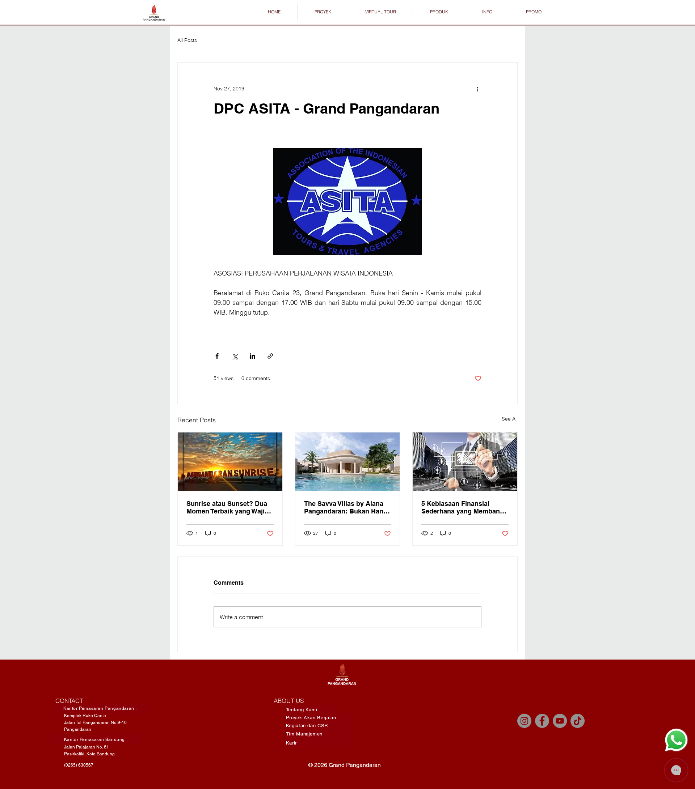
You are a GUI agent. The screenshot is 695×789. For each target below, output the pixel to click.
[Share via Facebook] (217, 356)
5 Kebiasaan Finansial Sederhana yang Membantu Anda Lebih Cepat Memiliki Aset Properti (463, 507)
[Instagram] (524, 721)
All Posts (187, 40)
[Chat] (676, 740)
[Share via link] (270, 356)
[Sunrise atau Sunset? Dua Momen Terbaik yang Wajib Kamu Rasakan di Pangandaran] (230, 461)
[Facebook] (542, 721)
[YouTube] (560, 721)
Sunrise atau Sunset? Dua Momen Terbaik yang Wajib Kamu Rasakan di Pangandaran (227, 507)
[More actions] (477, 88)
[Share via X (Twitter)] (234, 356)
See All (510, 418)
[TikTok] (577, 721)
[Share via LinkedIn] (252, 356)
